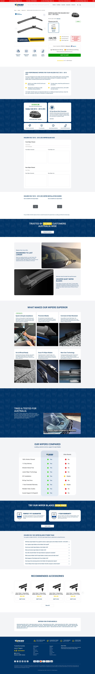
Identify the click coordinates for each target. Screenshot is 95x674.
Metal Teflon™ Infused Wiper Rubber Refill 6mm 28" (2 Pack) (56, 594)
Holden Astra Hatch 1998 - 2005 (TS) (56, 626)
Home (15, 10)
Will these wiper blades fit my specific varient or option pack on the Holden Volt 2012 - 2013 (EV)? (46, 541)
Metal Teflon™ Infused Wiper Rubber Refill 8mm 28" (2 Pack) (22, 594)
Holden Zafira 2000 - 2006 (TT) (26, 625)
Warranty (51, 651)
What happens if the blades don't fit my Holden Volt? (36, 558)
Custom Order (35, 651)
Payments (51, 648)
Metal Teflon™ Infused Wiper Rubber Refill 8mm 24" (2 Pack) (39, 594)
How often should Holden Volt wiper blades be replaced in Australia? (40, 552)
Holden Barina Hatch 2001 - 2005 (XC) (44, 626)
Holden (19, 10)
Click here (58, 18)
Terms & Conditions (53, 655)
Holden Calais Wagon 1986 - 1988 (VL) (48, 624)
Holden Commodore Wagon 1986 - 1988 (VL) (62, 624)
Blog (34, 648)
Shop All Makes (35, 653)
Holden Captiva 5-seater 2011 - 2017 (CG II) (35, 624)
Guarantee (63, 4)
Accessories (68, 4)
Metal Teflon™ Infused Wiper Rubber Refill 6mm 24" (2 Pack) (73, 594)
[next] (82, 592)
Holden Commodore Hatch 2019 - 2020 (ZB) (50, 625)
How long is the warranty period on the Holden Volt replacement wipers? (41, 561)
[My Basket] (80, 5)
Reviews (54, 4)
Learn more (52, 118)
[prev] (12, 592)
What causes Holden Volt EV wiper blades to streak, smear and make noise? (42, 555)
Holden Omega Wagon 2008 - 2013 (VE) (23, 624)
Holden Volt (24, 10)
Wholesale (35, 655)
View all (47, 605)
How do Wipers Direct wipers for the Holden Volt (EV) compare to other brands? (42, 563)
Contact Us (73, 4)
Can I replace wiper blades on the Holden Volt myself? (37, 544)
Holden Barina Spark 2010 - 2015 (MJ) (37, 625)
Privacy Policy (52, 652)
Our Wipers (58, 4)
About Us (34, 647)
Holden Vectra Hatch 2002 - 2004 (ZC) (68, 626)
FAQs (34, 652)
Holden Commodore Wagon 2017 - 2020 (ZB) (64, 625)
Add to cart (64, 55)
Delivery (51, 647)
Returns (51, 650)
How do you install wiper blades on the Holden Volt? (36, 547)
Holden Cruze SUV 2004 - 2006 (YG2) (32, 626)
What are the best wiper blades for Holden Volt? (35, 550)
